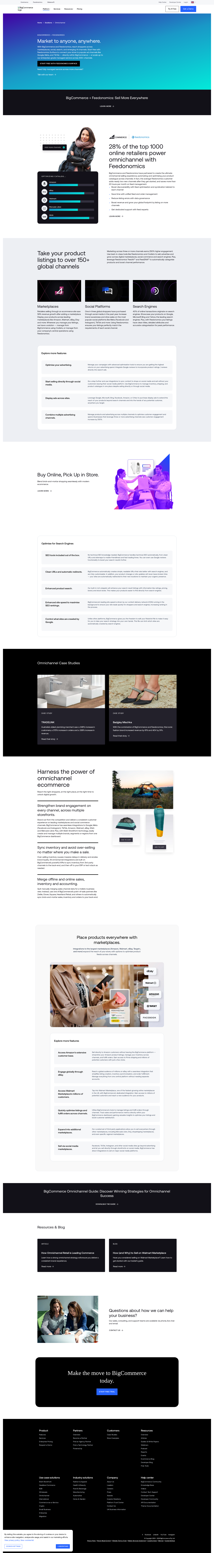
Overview (76, 1435)
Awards (110, 1496)
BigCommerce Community (151, 1482)
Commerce (24, 2)
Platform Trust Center (115, 1502)
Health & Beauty (79, 1485)
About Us (110, 1482)
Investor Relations (114, 1499)
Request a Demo (45, 1445)
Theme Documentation (150, 1506)
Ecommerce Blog (147, 1459)
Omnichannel (44, 1496)
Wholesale (43, 1492)
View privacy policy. (12, 1540)
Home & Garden (79, 1499)
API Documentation (148, 1502)
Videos (143, 1489)
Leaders (110, 1485)
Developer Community (149, 1499)
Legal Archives (152, 1541)
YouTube (163, 1535)
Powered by (77, 1448)
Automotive (77, 1496)
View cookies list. (27, 1540)
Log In (186, 2)
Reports (144, 1452)
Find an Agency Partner (82, 1442)
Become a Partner (80, 1438)
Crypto (41, 1506)
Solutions (48, 23)
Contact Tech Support (149, 1492)
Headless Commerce (47, 1485)
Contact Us (111, 1506)
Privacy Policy (91, 1541)
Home (39, 23)
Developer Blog (147, 1462)
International (44, 1499)
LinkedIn (156, 1535)
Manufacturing (78, 1492)
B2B (40, 1489)
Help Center (162, 2)
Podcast (144, 1448)
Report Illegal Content (104, 1541)
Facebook (148, 1535)
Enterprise (43, 1513)
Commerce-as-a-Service (48, 1502)
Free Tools (145, 1466)
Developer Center (175, 2)
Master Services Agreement (137, 1541)
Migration (42, 1516)
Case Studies (112, 1435)
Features (42, 1435)
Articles (144, 1438)
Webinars (144, 1445)
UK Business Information (116, 1509)
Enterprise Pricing (46, 1442)
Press (109, 1492)
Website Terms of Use (119, 1541)
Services (42, 1438)
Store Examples (113, 1438)
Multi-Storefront (45, 1482)
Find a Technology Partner (83, 1445)
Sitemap (160, 1541)
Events (143, 1455)
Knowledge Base (147, 1485)
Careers (110, 1489)
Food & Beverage (79, 1489)
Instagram (171, 1535)
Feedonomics (37, 2)
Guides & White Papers (150, 1442)
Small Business (45, 1509)
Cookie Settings (170, 1541)
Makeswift (50, 2)
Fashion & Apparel (80, 1482)
